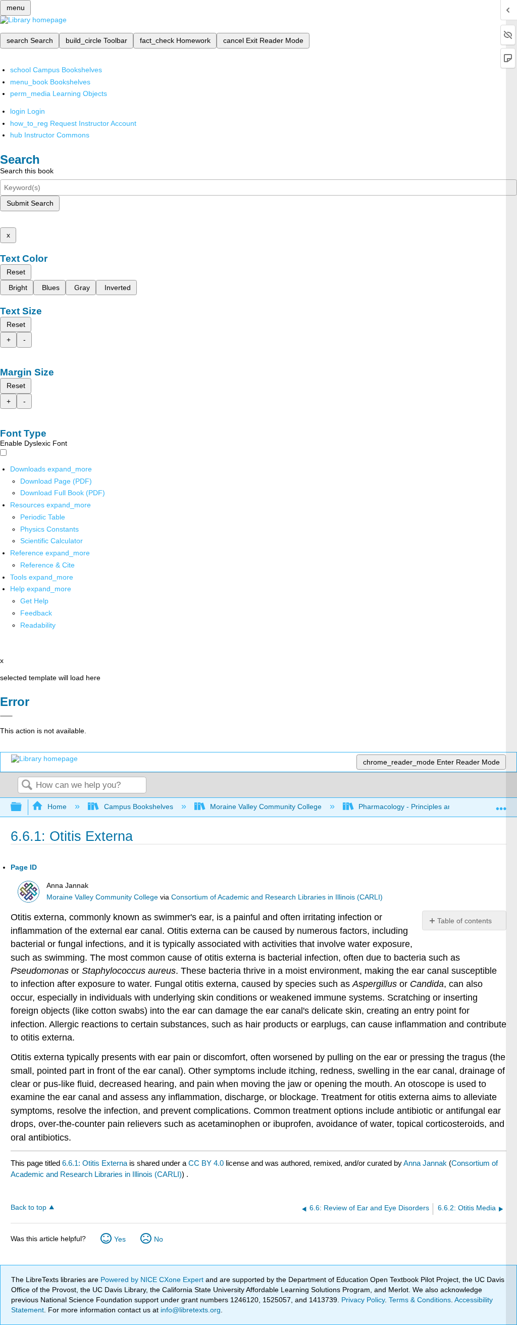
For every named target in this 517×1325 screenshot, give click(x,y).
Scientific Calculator (51, 541)
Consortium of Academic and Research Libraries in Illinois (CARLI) (277, 897)
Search (27, 785)
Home (57, 806)
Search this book (27, 171)
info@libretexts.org (190, 1310)
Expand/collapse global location (501, 804)
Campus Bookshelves (138, 806)
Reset (16, 272)
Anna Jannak (425, 1163)
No (158, 1239)
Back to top (28, 1207)
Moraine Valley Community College (266, 806)
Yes (120, 1239)
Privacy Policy (363, 1300)
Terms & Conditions (420, 1300)
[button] (36, 613)
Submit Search (30, 203)
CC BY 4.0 (206, 1163)
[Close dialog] (6, 716)
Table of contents (464, 921)
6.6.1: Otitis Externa (94, 1163)
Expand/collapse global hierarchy (23, 807)
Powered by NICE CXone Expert (152, 1279)
